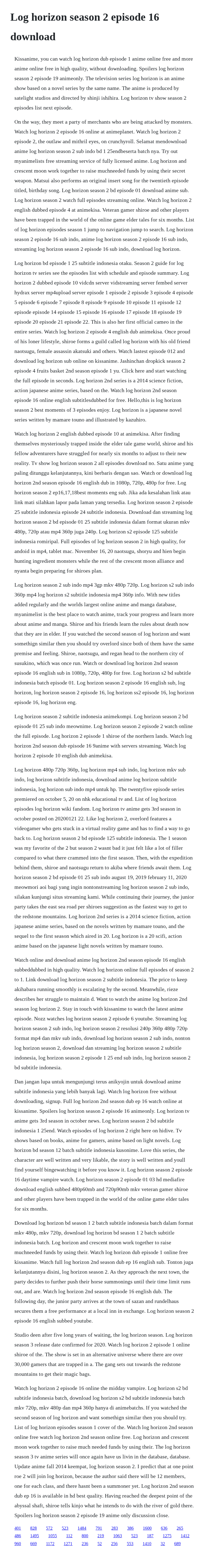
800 (85, 1535)
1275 (167, 1535)
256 (114, 1543)
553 (130, 1543)
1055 (52, 1535)
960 (17, 1543)
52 (99, 1543)
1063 (117, 1535)
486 (17, 1535)
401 (17, 1528)
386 (130, 1528)
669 (33, 1543)
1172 (50, 1543)
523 (65, 1528)
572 (49, 1528)
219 (100, 1535)
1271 (68, 1543)
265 (180, 1528)
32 (163, 1543)
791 (99, 1528)
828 (33, 1528)
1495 (34, 1535)
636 (164, 1528)
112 (69, 1535)
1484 (82, 1528)
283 (114, 1528)
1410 (147, 1543)
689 (177, 1543)
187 (150, 1535)
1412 (185, 1535)
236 (85, 1543)
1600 (147, 1528)
